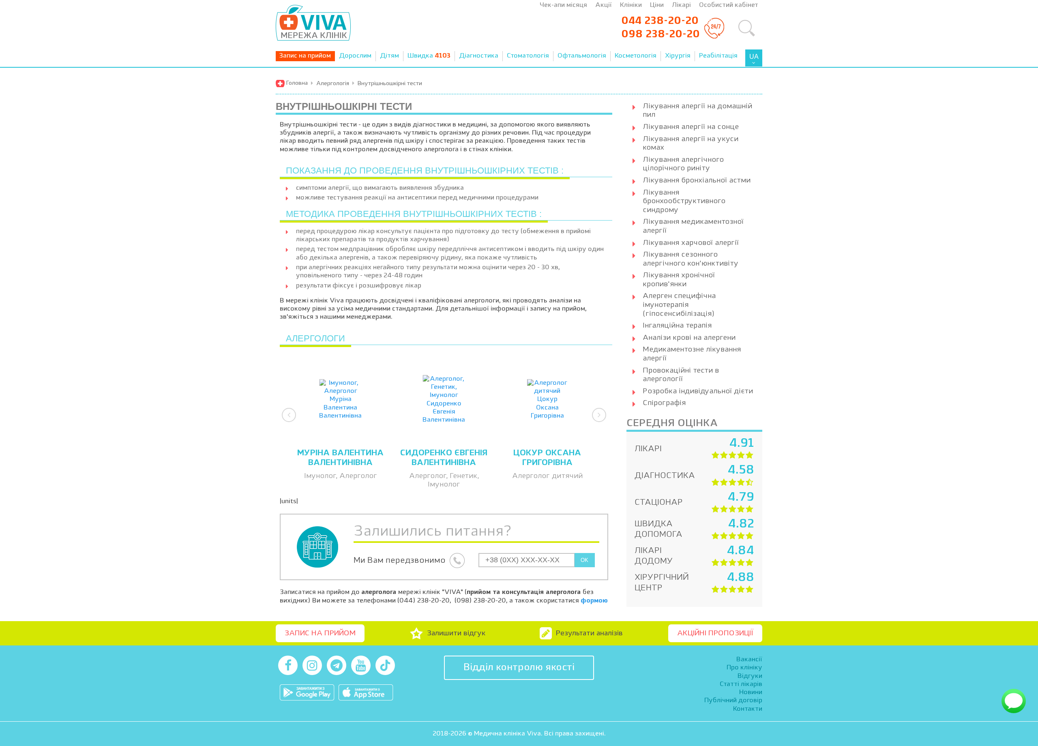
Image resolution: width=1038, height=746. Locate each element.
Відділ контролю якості (519, 668)
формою (594, 601)
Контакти (747, 709)
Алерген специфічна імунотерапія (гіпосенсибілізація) (679, 304)
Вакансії (749, 659)
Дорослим (355, 56)
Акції (603, 5)
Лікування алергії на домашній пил (697, 111)
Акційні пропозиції (715, 633)
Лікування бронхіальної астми (697, 180)
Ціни (657, 5)
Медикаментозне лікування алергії (692, 354)
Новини (750, 692)
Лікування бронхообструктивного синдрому (684, 201)
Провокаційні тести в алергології (681, 375)
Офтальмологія (582, 56)
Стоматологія (528, 56)
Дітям (389, 56)
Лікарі (681, 5)
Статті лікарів (741, 684)
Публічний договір (733, 700)
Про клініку (744, 668)
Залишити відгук (456, 633)
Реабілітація (718, 56)
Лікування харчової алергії (691, 243)
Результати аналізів (589, 633)
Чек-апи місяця (563, 5)
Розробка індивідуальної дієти (698, 391)
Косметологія (635, 56)
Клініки (631, 5)
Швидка (428, 56)
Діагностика (478, 56)
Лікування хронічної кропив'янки (679, 280)
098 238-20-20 (660, 34)
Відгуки (750, 676)
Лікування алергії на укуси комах (690, 143)
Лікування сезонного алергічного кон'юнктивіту (690, 259)
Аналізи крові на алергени (689, 337)
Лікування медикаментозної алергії (693, 226)
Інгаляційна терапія (677, 325)
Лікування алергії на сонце (691, 127)
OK (584, 560)
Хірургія (678, 56)
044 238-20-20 (660, 21)
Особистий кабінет (728, 5)
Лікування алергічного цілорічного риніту (683, 164)
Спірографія (664, 403)
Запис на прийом (305, 56)
